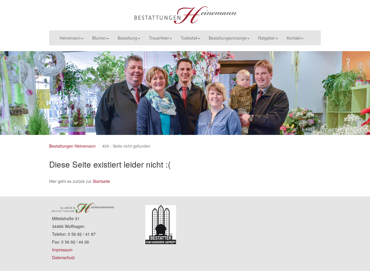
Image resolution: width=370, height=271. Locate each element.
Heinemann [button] (70, 38)
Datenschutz (63, 257)
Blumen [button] (99, 38)
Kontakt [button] (294, 38)
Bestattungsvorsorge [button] (228, 38)
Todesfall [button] (189, 38)
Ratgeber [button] (266, 38)
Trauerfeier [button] (159, 38)
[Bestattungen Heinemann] (185, 15)
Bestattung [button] (127, 38)
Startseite (101, 181)
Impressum (62, 250)
